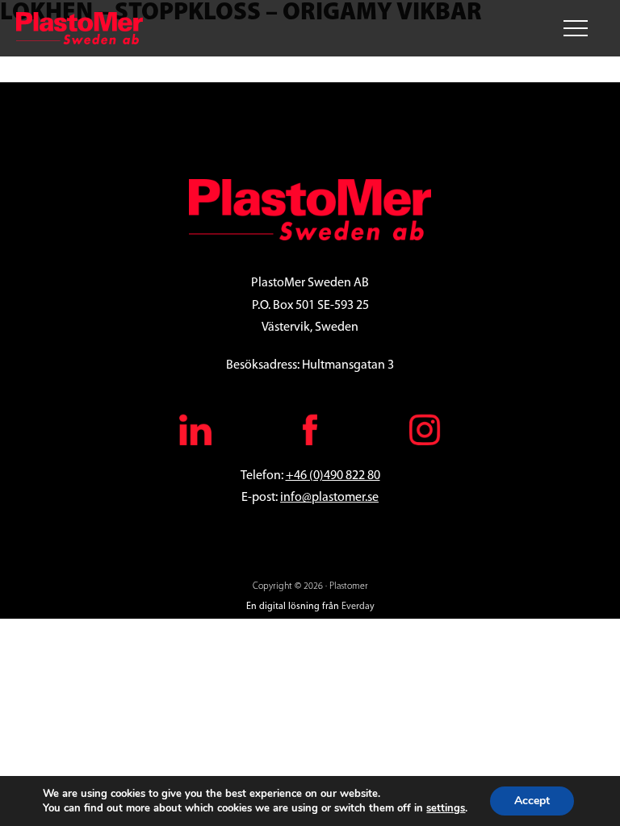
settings (445, 808)
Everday (358, 606)
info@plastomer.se (329, 497)
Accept (532, 800)
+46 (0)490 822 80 (333, 475)
